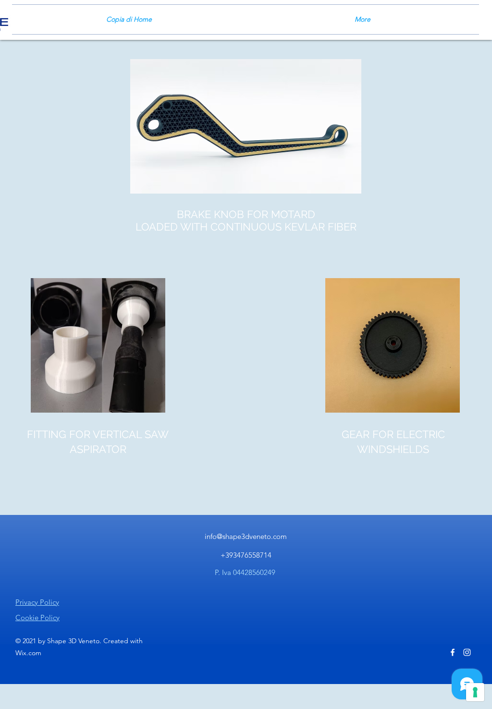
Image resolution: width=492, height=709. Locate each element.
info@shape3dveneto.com (246, 536)
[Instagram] (467, 652)
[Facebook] (452, 652)
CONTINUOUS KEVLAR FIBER (283, 226)
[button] (98, 345)
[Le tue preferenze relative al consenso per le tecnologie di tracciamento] (475, 692)
